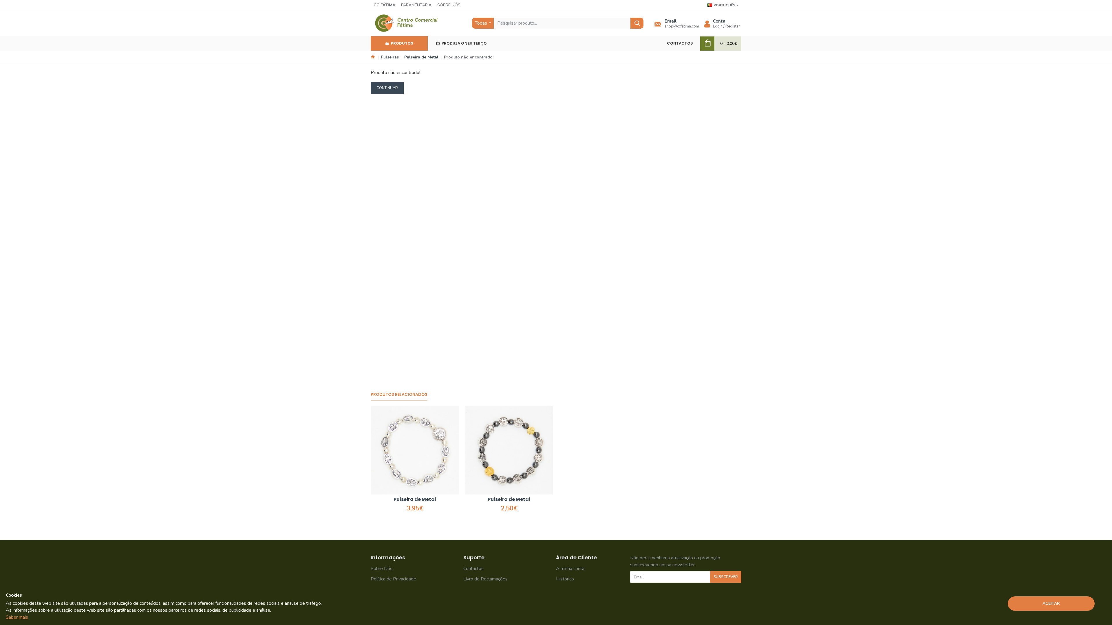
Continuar (387, 88)
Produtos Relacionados (399, 394)
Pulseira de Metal (421, 57)
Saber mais (17, 617)
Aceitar (1051, 603)
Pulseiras (390, 57)
